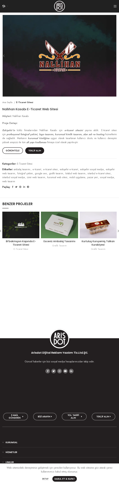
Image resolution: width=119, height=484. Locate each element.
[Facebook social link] (12, 187)
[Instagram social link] (59, 371)
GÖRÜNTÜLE (13, 150)
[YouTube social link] (65, 371)
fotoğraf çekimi (25, 173)
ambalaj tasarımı (22, 169)
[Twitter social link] (16, 187)
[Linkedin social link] (24, 187)
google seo (41, 173)
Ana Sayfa (7, 102)
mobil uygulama (77, 177)
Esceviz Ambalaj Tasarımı (59, 241)
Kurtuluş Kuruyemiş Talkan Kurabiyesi (98, 243)
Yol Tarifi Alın (73, 416)
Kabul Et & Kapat (65, 478)
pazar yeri (92, 177)
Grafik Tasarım (59, 245)
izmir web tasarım (36, 177)
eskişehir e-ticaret (69, 169)
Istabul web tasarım (75, 173)
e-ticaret (37, 169)
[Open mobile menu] (115, 6)
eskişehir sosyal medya (92, 169)
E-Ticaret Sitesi (24, 102)
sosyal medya (107, 177)
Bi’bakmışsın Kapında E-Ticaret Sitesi (21, 243)
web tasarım (8, 181)
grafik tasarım (56, 173)
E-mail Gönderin (15, 416)
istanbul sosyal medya (13, 177)
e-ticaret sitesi (50, 169)
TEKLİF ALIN (34, 150)
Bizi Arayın (44, 416)
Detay (45, 478)
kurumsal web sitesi (57, 177)
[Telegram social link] (28, 187)
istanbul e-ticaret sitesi (99, 173)
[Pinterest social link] (20, 187)
